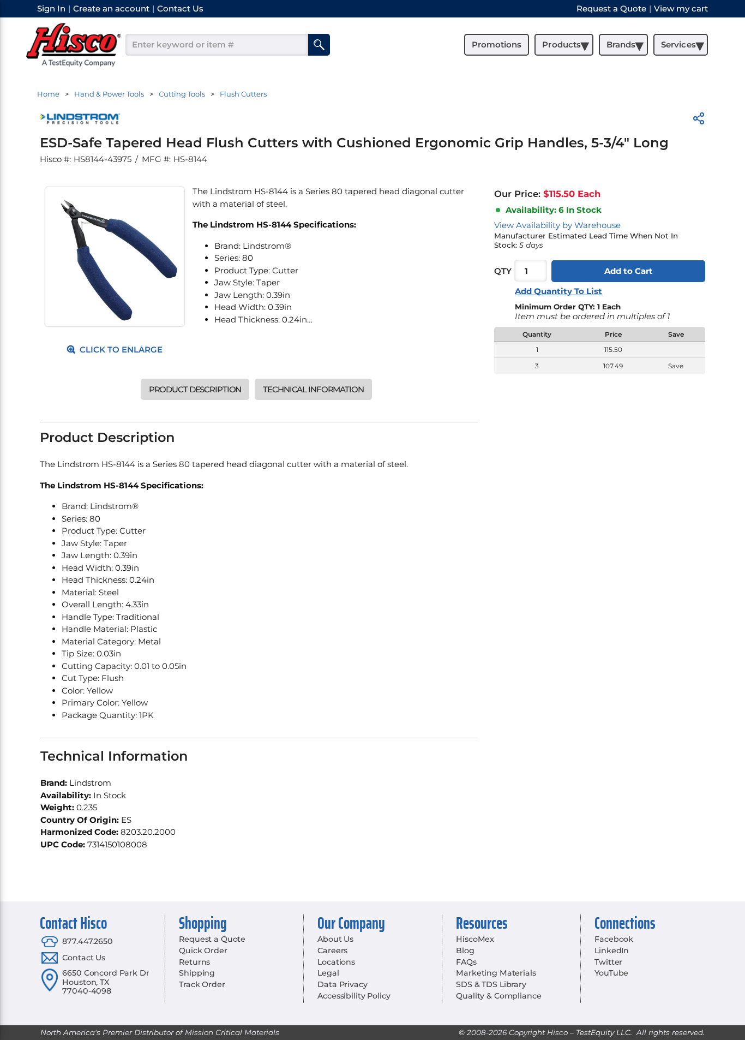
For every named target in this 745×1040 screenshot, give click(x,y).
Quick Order (203, 950)
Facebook (613, 939)
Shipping (197, 973)
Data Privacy (342, 984)
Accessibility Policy (353, 995)
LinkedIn (611, 950)
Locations (336, 962)
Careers (332, 950)
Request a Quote (212, 939)
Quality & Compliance (498, 995)
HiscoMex (475, 939)
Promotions (496, 44)
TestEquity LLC (603, 1032)
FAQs (466, 962)
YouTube (611, 973)
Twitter (608, 962)
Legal (328, 973)
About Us (335, 939)
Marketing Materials (496, 973)
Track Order (202, 984)
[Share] (698, 120)
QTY (503, 271)
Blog (465, 950)
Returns (194, 962)
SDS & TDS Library (491, 984)
